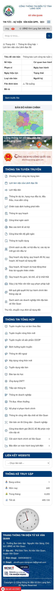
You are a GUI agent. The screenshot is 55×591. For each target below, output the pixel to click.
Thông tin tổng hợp (27, 44)
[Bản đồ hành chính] (23, 122)
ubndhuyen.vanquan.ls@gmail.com (29, 562)
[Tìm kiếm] (49, 36)
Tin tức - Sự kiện (12, 21)
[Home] (9, 11)
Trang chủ (10, 44)
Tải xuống (30, 83)
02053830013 (24, 557)
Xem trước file (12, 97)
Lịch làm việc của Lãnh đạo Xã (17, 47)
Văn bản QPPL (31, 21)
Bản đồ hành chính (27, 107)
